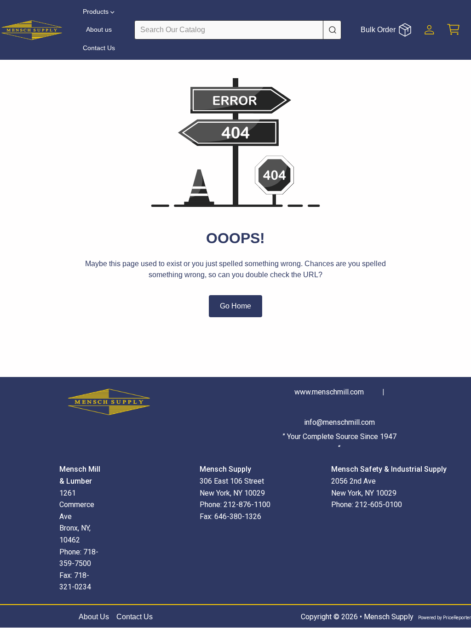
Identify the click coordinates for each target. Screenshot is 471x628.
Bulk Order (378, 30)
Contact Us (99, 47)
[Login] (429, 29)
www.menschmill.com (329, 392)
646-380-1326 (237, 516)
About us (99, 29)
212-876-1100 (247, 504)
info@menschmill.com (339, 422)
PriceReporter (457, 617)
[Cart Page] (453, 29)
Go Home (235, 306)
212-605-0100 (378, 504)
